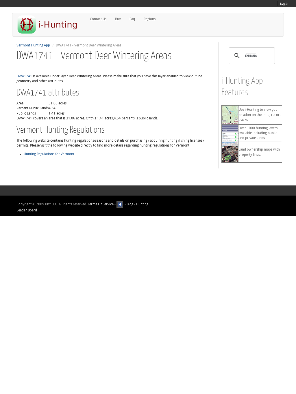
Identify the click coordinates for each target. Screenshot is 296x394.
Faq (132, 19)
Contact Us (98, 19)
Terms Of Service (101, 204)
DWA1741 (24, 76)
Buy (118, 19)
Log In (284, 3)
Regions (150, 19)
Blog (130, 204)
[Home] (50, 24)
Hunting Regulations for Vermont (49, 154)
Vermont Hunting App (33, 45)
